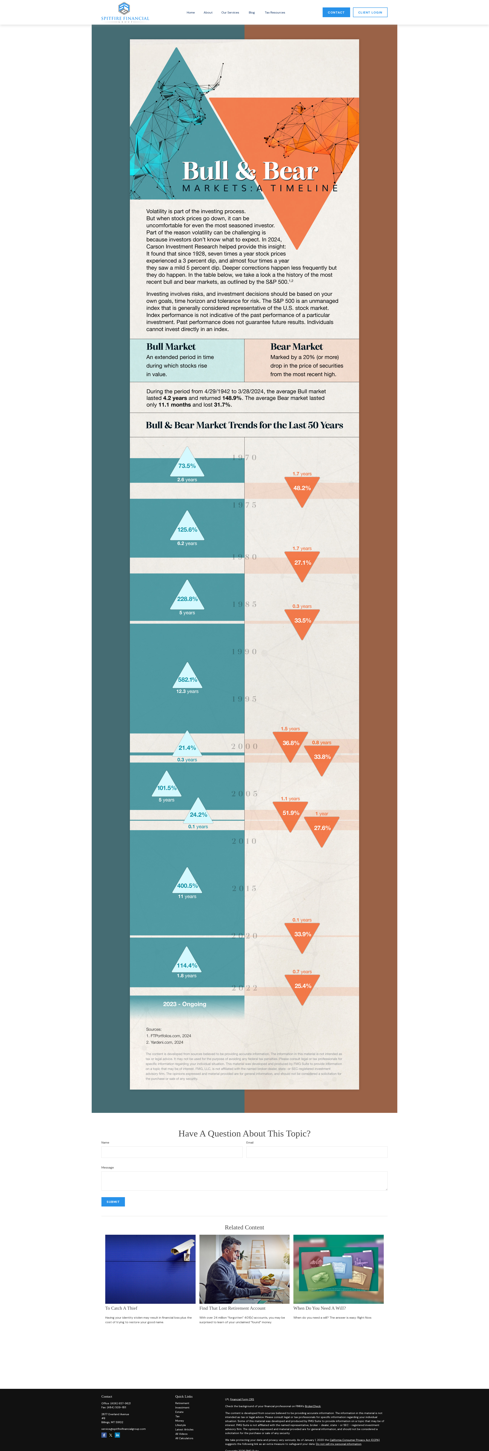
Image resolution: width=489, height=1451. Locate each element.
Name (105, 1143)
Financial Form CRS (242, 1399)
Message (107, 1167)
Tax (177, 1416)
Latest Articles (184, 1429)
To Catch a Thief (121, 1308)
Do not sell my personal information (338, 1444)
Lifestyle (180, 1425)
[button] (190, 12)
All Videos (181, 1434)
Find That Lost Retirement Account (232, 1308)
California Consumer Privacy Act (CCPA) (355, 1440)
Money (179, 1420)
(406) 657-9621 (120, 1403)
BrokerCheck (313, 1406)
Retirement (182, 1403)
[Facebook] (104, 1435)
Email (249, 1143)
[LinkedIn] (117, 1435)
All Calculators (184, 1438)
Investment (182, 1407)
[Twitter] (110, 1435)
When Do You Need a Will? (319, 1308)
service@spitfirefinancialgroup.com (123, 1429)
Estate (179, 1412)
